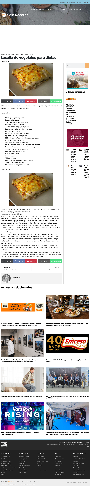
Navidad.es (58, 461)
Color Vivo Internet (12, 481)
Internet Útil (22, 472)
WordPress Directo (24, 465)
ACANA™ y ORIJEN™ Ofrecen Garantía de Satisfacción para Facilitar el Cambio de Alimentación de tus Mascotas (21, 324)
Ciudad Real (76, 465)
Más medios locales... (79, 474)
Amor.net (39, 463)
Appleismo (22, 461)
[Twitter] (87, 2)
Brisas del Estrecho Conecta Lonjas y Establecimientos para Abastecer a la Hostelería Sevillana (67, 324)
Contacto (78, 2)
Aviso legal (85, 482)
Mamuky (39, 465)
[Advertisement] (45, 38)
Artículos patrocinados (53, 444)
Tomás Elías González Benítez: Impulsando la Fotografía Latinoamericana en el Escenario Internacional (20, 360)
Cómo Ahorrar (59, 470)
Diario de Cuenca (78, 468)
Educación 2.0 (59, 456)
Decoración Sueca (6, 461)
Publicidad (72, 2)
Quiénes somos (64, 2)
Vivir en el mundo (42, 470)
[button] (44, 9)
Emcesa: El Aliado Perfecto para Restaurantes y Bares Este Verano (66, 360)
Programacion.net (24, 456)
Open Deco (4, 458)
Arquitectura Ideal (6, 463)
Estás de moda (41, 458)
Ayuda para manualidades (8, 468)
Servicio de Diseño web (68, 444)
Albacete (75, 456)
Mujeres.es (40, 468)
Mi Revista (58, 474)
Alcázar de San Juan (79, 458)
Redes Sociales (23, 468)
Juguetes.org (58, 463)
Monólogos (58, 465)
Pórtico (3, 474)
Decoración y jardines (7, 470)
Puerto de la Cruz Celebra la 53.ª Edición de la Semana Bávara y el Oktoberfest (67, 397)
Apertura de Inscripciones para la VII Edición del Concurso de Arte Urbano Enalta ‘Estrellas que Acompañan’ (67, 433)
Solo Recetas (40, 456)
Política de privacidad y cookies (73, 482)
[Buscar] (87, 65)
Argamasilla (76, 461)
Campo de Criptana (78, 463)
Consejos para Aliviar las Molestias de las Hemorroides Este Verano (75, 170)
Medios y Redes (83, 442)
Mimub (3, 472)
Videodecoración (6, 465)
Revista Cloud (23, 470)
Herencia (75, 472)
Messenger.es (23, 458)
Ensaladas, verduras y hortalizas (16, 54)
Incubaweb (22, 463)
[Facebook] (85, 2)
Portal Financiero (59, 472)
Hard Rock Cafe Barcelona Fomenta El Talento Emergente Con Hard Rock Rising (22, 433)
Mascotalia (58, 468)
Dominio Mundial (59, 458)
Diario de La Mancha (79, 470)
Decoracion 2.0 (5, 456)
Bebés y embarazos (42, 461)
